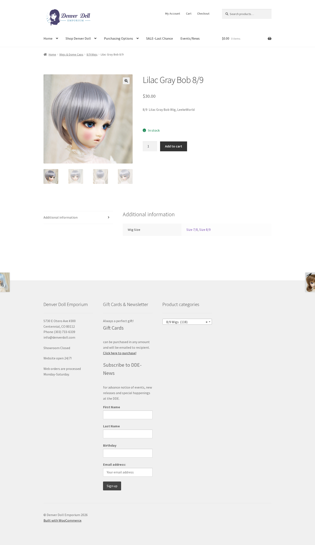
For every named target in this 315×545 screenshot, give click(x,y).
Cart (188, 13)
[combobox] (187, 322)
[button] (126, 80)
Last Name (111, 426)
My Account (172, 13)
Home (48, 38)
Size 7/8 (192, 229)
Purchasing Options (118, 38)
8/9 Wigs (92, 54)
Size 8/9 (205, 229)
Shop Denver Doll (78, 38)
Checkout (203, 13)
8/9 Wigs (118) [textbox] (185, 322)
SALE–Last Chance (159, 38)
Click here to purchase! (119, 353)
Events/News (190, 38)
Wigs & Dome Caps (71, 54)
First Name (111, 407)
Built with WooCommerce (62, 520)
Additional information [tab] (61, 217)
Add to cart (173, 146)
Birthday (109, 445)
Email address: (114, 464)
